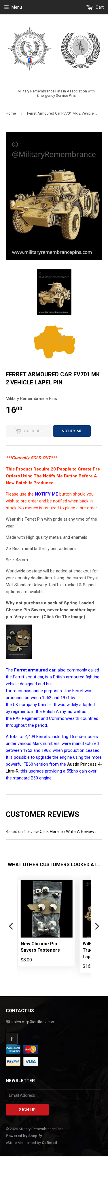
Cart (99, 7)
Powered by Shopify (24, 1136)
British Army (54, 711)
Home (11, 113)
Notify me (72, 431)
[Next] (96, 926)
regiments (20, 711)
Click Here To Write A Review (67, 831)
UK (15, 704)
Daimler (45, 704)
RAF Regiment (26, 718)
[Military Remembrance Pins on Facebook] (54, 1039)
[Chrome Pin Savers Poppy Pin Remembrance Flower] (19, 657)
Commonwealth (64, 718)
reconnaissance (28, 690)
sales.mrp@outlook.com (34, 1022)
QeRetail (49, 1143)
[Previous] (11, 926)
